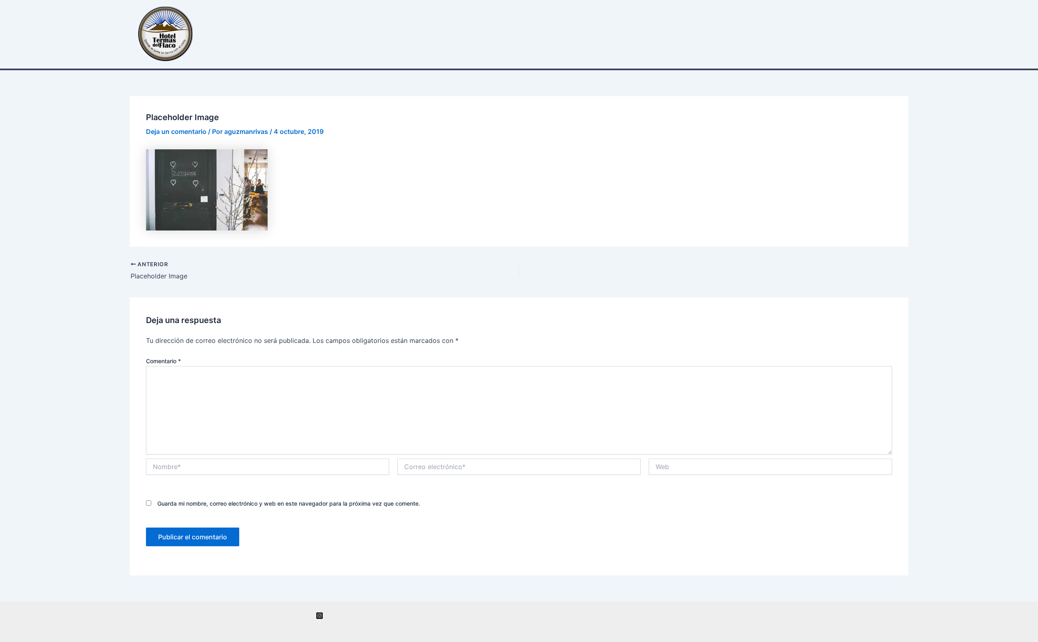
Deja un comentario (176, 131)
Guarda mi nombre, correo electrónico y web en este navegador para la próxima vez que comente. (288, 503)
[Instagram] (319, 615)
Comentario (163, 361)
